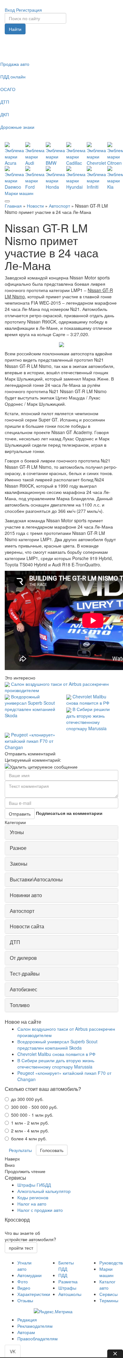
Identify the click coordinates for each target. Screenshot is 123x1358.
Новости (35, 206)
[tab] (61, 832)
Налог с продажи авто (40, 1210)
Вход (10, 10)
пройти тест (21, 1248)
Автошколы (69, 1294)
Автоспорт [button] (22, 910)
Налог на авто (31, 1203)
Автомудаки (29, 1275)
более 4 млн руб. (29, 1138)
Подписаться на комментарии (69, 813)
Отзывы (25, 1300)
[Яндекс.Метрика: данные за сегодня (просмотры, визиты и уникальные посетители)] (53, 1311)
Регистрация (29, 10)
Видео (23, 1288)
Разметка (68, 1281)
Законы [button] (18, 863)
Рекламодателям (35, 1326)
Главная (13, 206)
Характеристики (33, 1294)
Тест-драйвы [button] (25, 973)
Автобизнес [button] (23, 989)
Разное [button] (18, 847)
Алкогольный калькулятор (44, 1191)
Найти (15, 29)
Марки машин (19, 193)
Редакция (27, 1319)
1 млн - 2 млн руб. (30, 1123)
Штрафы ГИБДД (34, 1185)
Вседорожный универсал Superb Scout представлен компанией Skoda (30, 706)
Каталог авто (107, 1284)
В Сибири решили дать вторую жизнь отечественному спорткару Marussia (88, 718)
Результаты (20, 1150)
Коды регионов (32, 1197)
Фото (22, 1281)
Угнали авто (24, 1265)
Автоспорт (59, 206)
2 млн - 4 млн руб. (30, 1130)
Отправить (20, 814)
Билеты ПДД (66, 1265)
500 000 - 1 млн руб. (32, 1115)
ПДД (62, 1275)
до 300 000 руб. (27, 1099)
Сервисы (108, 1294)
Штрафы (67, 1288)
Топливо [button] (20, 1005)
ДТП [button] (15, 942)
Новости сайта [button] (27, 926)
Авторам (26, 1332)
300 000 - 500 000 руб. (34, 1107)
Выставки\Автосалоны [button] (36, 879)
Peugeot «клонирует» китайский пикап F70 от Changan (30, 740)
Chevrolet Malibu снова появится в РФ (87, 699)
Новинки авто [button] (26, 895)
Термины (108, 1300)
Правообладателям (37, 1338)
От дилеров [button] (23, 957)
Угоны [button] (17, 832)
